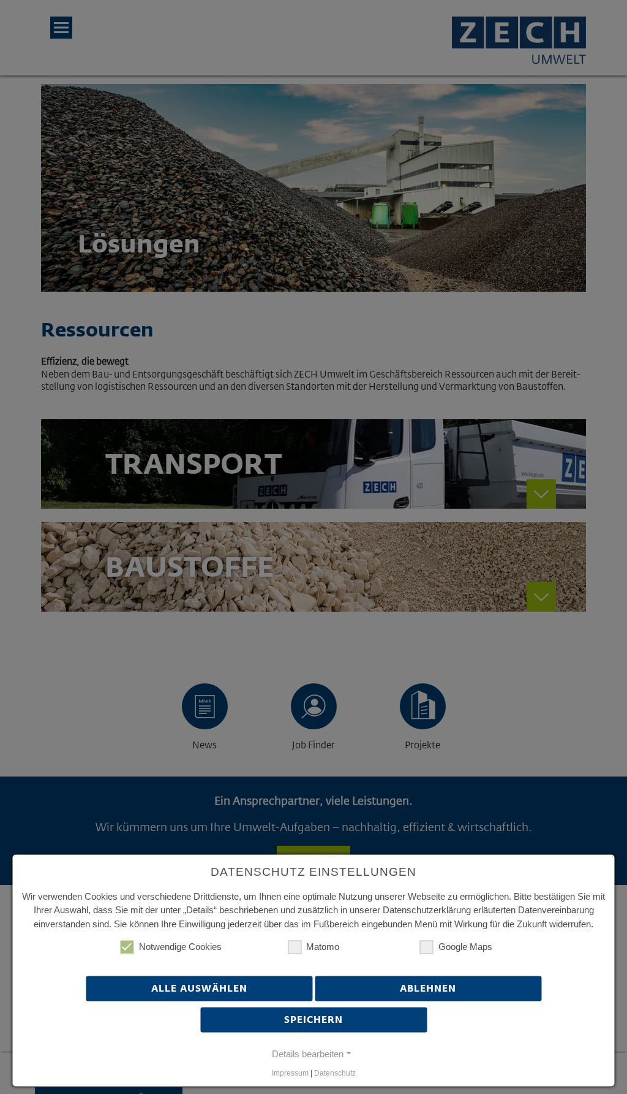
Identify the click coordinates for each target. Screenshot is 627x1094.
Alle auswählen (199, 988)
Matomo (322, 947)
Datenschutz (335, 1073)
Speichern (313, 1019)
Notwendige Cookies (180, 947)
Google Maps (465, 947)
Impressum (290, 1073)
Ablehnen (428, 988)
